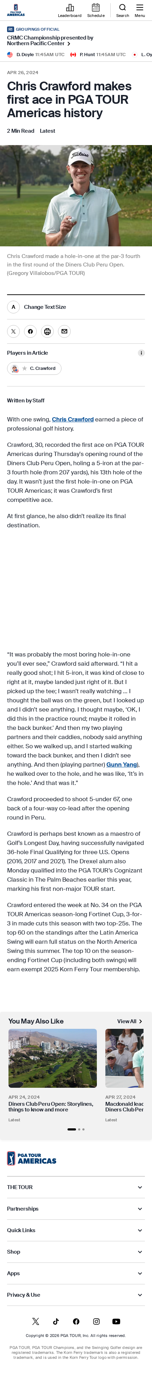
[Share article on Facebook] (30, 331)
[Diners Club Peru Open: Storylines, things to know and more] (52, 1058)
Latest (14, 1119)
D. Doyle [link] (25, 55)
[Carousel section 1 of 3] (72, 1129)
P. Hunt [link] (87, 55)
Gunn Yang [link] (121, 764)
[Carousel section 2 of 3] (79, 1129)
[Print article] (47, 331)
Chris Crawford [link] (73, 419)
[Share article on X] (13, 331)
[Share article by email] (64, 331)
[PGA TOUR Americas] (31, 1158)
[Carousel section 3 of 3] (83, 1129)
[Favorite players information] (141, 352)
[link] (17, 10)
